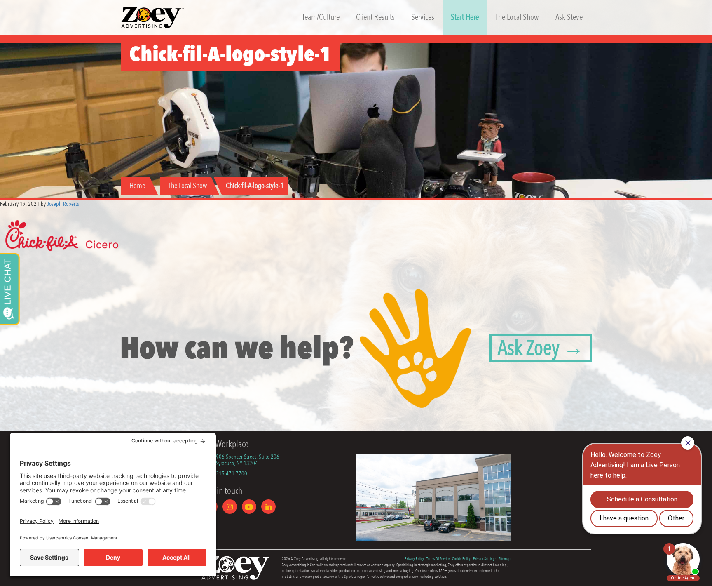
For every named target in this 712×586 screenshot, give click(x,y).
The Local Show (188, 186)
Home (137, 186)
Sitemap (505, 559)
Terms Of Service (438, 559)
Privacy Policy (414, 559)
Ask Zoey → (541, 348)
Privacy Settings (484, 559)
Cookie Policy (461, 559)
